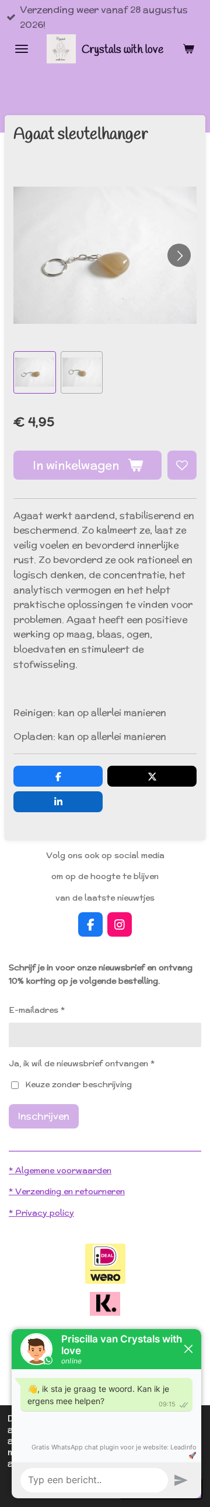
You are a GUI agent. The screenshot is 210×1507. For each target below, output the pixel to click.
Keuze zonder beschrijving (78, 1084)
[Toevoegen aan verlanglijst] (182, 465)
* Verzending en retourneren (67, 1191)
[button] (34, 372)
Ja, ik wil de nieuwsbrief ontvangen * (82, 1063)
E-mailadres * (37, 1010)
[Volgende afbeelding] (179, 255)
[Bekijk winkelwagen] (188, 48)
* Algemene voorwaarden (60, 1170)
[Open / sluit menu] (21, 48)
